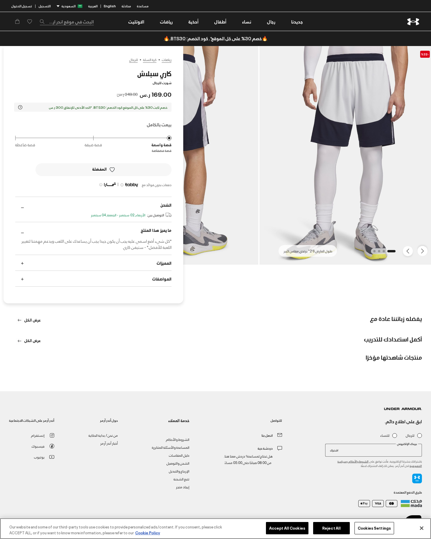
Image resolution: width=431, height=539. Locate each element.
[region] (215, 528)
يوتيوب (39, 456)
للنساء (384, 435)
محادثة (126, 5)
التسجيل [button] (45, 5)
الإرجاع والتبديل (179, 470)
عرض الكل (32, 319)
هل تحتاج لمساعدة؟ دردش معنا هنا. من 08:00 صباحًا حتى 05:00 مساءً (248, 459)
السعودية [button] (68, 5)
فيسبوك (38, 445)
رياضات (167, 59)
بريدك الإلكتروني (407, 443)
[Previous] (424, 250)
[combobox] (67, 21)
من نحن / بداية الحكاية (103, 435)
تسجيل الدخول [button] (21, 5)
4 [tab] (373, 253)
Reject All (331, 528)
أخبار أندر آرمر (109, 443)
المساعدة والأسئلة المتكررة (170, 447)
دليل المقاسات (179, 455)
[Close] (421, 528)
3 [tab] (377, 253)
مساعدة (143, 5)
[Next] (408, 250)
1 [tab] (393, 253)
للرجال (133, 59)
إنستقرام (38, 435)
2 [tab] (382, 253)
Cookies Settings (374, 528)
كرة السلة (150, 59)
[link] (297, 21)
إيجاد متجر (182, 486)
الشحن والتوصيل (178, 462)
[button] (271, 21)
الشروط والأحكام (358, 461)
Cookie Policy (147, 532)
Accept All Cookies (287, 528)
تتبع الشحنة (181, 478)
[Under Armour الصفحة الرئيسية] (413, 21)
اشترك (334, 450)
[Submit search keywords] (43, 21)
